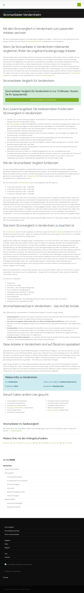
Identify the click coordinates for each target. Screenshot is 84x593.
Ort (15, 11)
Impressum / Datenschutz (12, 571)
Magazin (7, 548)
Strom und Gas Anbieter (12, 469)
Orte (6, 554)
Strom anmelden (53, 410)
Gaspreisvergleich (10, 499)
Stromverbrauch (24, 183)
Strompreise (59, 232)
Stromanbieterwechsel (33, 41)
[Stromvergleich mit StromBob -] (8, 4)
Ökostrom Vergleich (13, 496)
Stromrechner (31, 176)
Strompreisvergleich (47, 75)
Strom (20, 11)
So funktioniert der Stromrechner (17, 481)
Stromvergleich (8, 11)
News (6, 544)
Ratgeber (7, 540)
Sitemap (5, 577)
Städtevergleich (16, 431)
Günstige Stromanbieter (15, 408)
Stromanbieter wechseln (14, 477)
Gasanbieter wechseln (13, 507)
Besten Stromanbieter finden (16, 492)
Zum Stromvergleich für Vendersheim (43, 100)
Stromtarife (10, 488)
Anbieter (7, 557)
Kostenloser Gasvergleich (14, 503)
